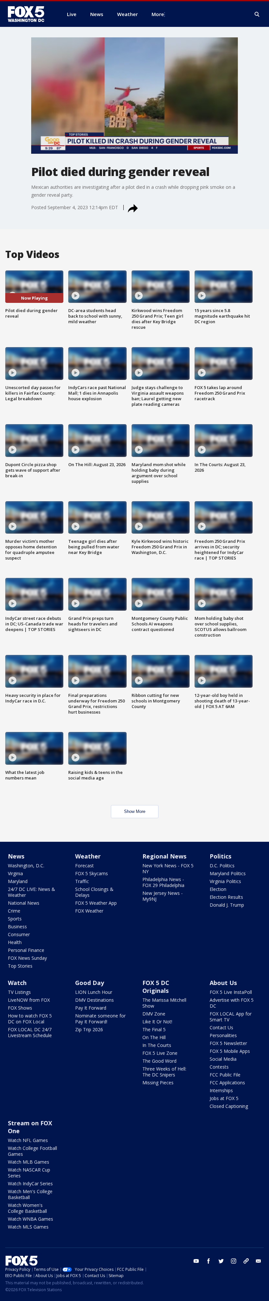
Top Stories (20, 966)
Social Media (223, 1059)
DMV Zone (153, 1014)
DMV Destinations (94, 1000)
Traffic (82, 881)
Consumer (19, 934)
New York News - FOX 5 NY (168, 868)
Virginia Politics (225, 881)
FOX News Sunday (27, 958)
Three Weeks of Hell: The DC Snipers (164, 1072)
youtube (196, 1261)
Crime (14, 911)
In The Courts (156, 1045)
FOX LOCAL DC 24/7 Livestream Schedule (30, 1032)
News (16, 856)
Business (17, 926)
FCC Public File (225, 1075)
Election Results (226, 897)
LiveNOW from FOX (29, 1000)
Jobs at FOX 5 (224, 1098)
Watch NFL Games (28, 1140)
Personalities (223, 1035)
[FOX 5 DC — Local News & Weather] (29, 14)
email (258, 1261)
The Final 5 (154, 1029)
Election (218, 889)
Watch (17, 983)
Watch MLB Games (28, 1162)
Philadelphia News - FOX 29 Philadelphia (163, 882)
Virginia (15, 873)
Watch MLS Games (28, 1227)
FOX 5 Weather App (96, 903)
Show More (134, 811)
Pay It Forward (90, 1008)
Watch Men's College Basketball (30, 1194)
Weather (88, 856)
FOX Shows (20, 1008)
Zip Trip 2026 (89, 1029)
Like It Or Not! (157, 1021)
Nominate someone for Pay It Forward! (100, 1019)
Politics (220, 856)
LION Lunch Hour (93, 992)
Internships (221, 1090)
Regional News (164, 856)
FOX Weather (89, 911)
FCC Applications (227, 1082)
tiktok (246, 1261)
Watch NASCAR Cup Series (29, 1173)
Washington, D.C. (26, 865)
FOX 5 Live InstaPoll (231, 992)
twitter (221, 1261)
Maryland (18, 881)
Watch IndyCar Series (30, 1183)
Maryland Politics (228, 873)
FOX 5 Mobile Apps (230, 1051)
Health (15, 942)
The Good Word (159, 1061)
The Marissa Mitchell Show (164, 1003)
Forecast (84, 865)
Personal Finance (26, 950)
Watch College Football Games (32, 1151)
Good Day (89, 983)
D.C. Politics (222, 865)
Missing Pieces (158, 1082)
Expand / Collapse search (257, 14)
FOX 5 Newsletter (228, 1043)
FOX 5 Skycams (91, 873)
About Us (223, 983)
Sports (15, 919)
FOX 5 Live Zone (159, 1053)
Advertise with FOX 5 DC (232, 1003)
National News (23, 903)
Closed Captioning (229, 1106)
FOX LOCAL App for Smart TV (231, 1017)
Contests (219, 1067)
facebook (208, 1261)
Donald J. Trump (227, 905)
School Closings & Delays (94, 892)
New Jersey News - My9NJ (162, 896)
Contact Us (221, 1027)
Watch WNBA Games (30, 1219)
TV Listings (19, 992)
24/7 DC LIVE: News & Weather (31, 892)
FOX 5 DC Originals (155, 987)
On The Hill (154, 1037)
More (158, 14)
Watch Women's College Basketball (27, 1208)
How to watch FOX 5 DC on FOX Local (30, 1019)
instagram (233, 1261)
